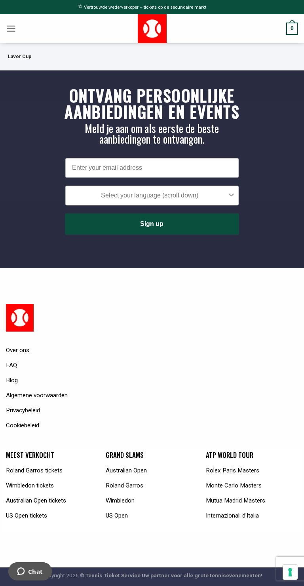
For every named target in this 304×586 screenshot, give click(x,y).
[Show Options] (231, 195)
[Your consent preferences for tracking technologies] (290, 572)
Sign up (151, 223)
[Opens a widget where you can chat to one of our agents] (30, 572)
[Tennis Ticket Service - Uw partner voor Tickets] (152, 28)
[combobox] (150, 195)
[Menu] (11, 29)
